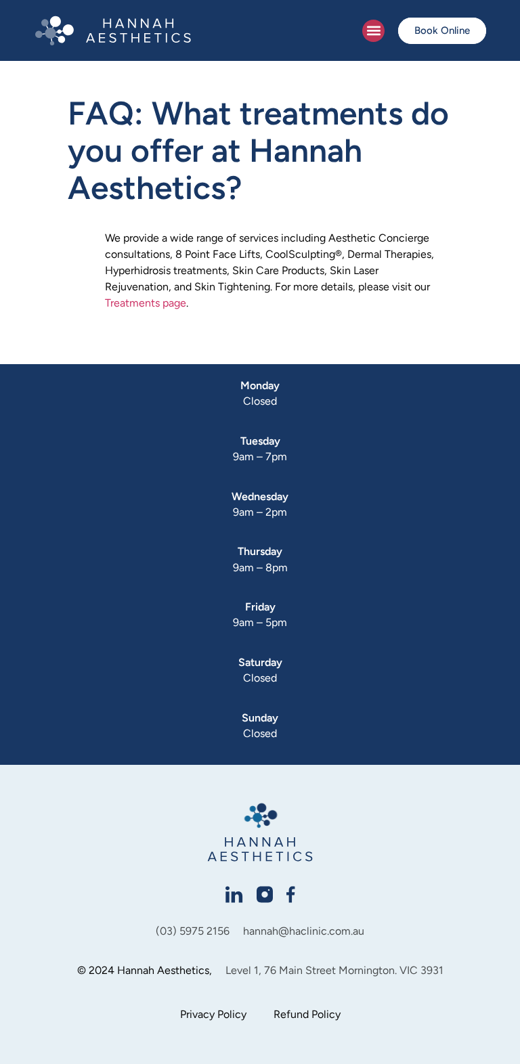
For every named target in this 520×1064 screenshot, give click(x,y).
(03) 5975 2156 (193, 931)
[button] (373, 31)
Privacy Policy (213, 1014)
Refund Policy (307, 1014)
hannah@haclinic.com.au (303, 931)
